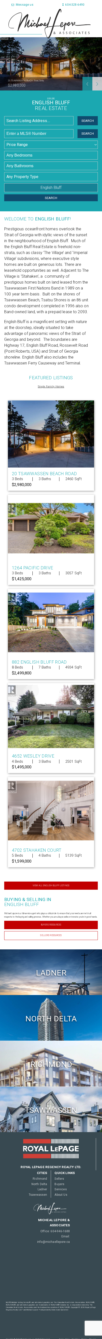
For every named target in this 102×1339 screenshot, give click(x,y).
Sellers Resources (51, 935)
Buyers (59, 1184)
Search (87, 121)
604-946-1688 (60, 1231)
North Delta (39, 1184)
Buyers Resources (51, 924)
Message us (24, 4)
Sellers (59, 1178)
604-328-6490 (74, 4)
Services (60, 1189)
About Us (60, 1194)
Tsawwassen (38, 1194)
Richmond (40, 1178)
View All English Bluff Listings (51, 885)
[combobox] (39, 120)
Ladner (42, 1189)
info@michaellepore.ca (53, 1242)
